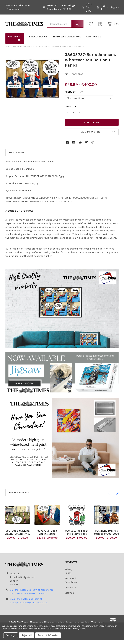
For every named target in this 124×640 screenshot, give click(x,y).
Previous (109, 492)
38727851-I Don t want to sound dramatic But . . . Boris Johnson (47, 535)
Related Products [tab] (19, 492)
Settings (10, 635)
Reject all (26, 635)
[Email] (74, 142)
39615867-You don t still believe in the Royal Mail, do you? (76, 533)
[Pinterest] (93, 142)
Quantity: (71, 106)
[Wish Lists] (91, 24)
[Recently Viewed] (101, 24)
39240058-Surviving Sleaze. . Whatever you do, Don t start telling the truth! (17, 535)
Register (115, 7)
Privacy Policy (38, 36)
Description (16, 152)
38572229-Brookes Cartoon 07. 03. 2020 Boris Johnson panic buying (106, 535)
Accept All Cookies (48, 635)
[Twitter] (86, 142)
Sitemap (69, 592)
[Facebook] (67, 142)
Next (116, 492)
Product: (75, 91)
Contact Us (93, 36)
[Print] (80, 142)
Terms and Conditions (67, 36)
